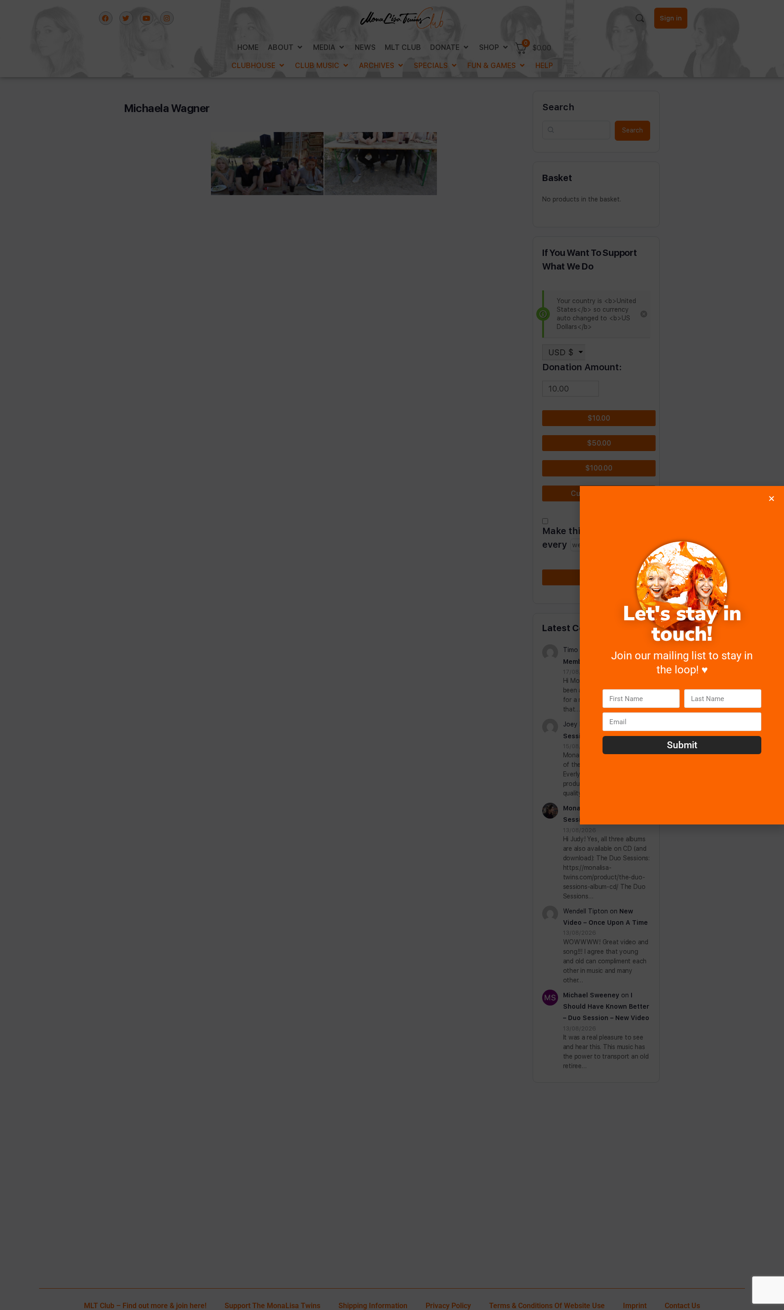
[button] (771, 498)
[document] (392, 655)
